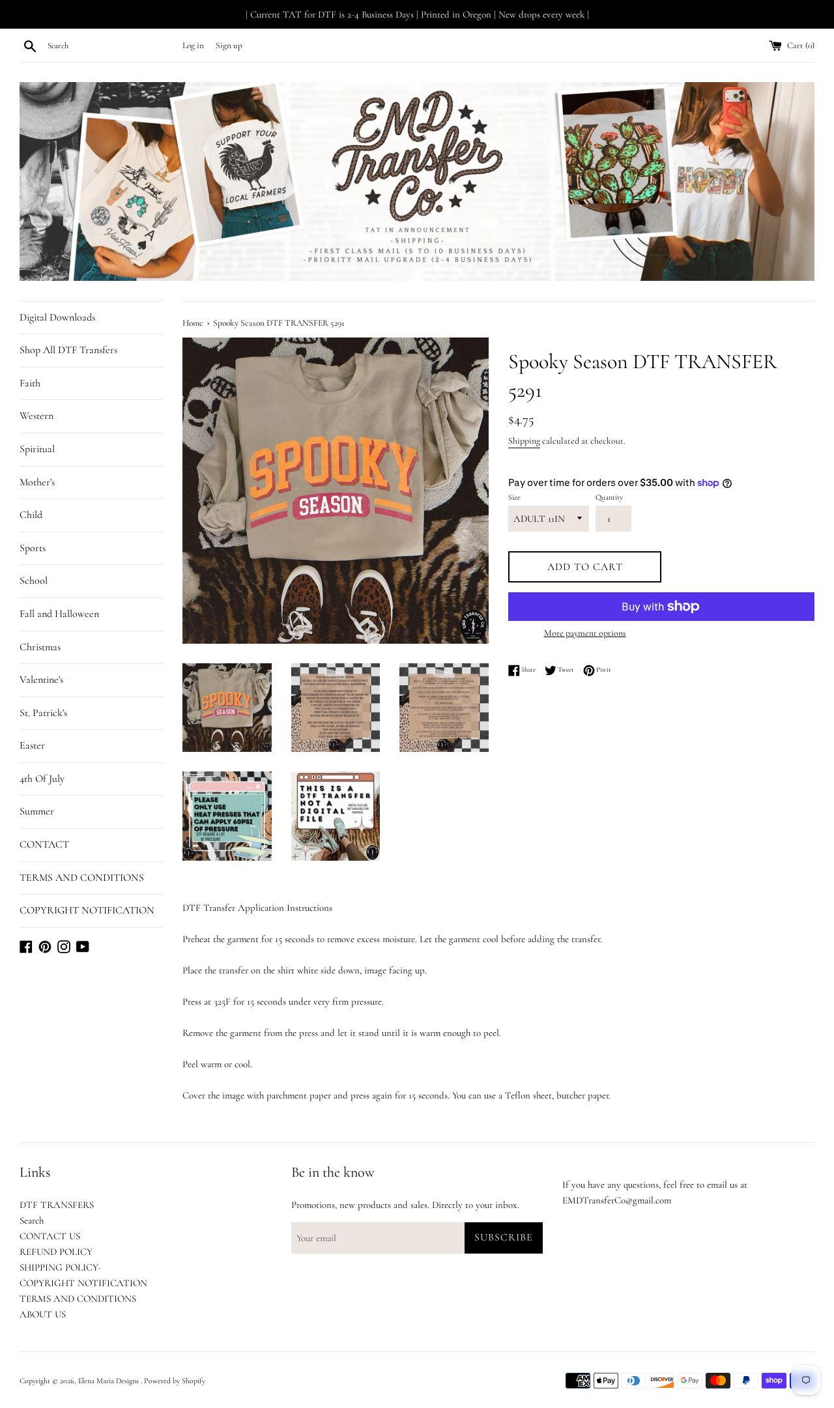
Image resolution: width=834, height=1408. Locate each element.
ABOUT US (43, 1314)
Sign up (229, 45)
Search (32, 1220)
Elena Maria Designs (109, 1380)
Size (514, 497)
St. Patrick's (43, 712)
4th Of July (42, 778)
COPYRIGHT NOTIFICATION (87, 910)
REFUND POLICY (56, 1251)
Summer (37, 811)
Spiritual (37, 448)
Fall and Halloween (59, 613)
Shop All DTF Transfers (68, 349)
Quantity (609, 497)
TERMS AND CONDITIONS (82, 877)
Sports (33, 547)
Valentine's (41, 679)
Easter (32, 745)
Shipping (524, 440)
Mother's (37, 482)
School (34, 580)
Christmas (40, 647)
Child (31, 514)
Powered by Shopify (174, 1380)
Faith (30, 383)
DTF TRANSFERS (57, 1205)
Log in (193, 45)
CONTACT (44, 844)
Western (36, 415)
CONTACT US (50, 1236)
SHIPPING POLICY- (60, 1267)
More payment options (585, 633)
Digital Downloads (57, 317)
